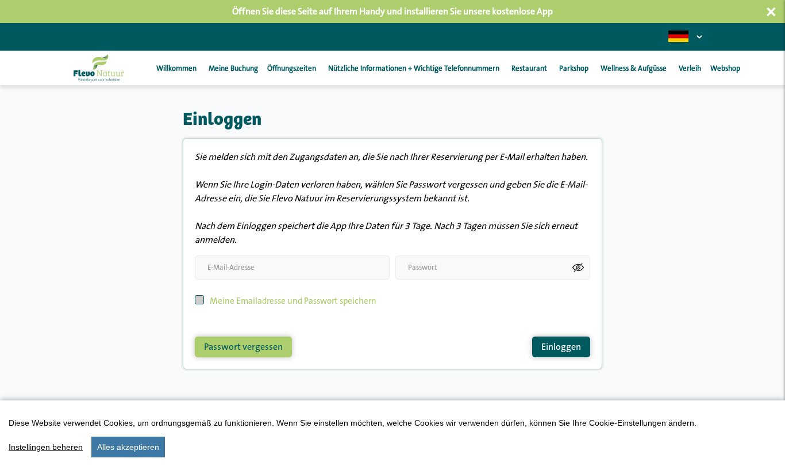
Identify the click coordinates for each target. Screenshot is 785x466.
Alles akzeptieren (128, 447)
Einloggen (561, 347)
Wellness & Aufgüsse (634, 68)
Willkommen (176, 68)
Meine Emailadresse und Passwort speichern (293, 301)
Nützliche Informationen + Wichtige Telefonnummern (413, 68)
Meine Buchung (233, 68)
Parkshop (573, 68)
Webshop (725, 68)
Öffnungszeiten (291, 68)
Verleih (690, 68)
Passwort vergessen (243, 347)
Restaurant (529, 68)
